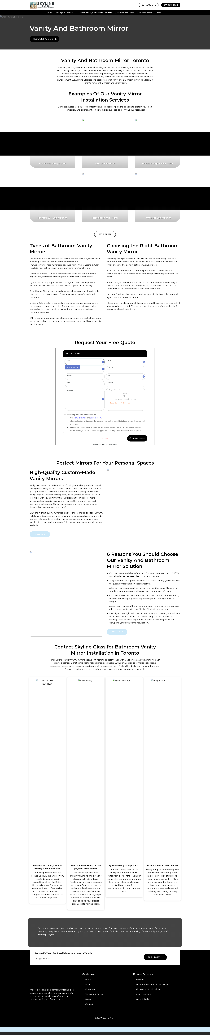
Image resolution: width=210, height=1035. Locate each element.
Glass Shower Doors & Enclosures (152, 984)
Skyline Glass (82, 80)
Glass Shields (142, 999)
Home (49, 13)
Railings (140, 979)
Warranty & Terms (94, 994)
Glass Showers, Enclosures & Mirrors (95, 13)
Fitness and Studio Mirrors (148, 989)
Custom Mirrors (143, 994)
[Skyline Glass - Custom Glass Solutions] (42, 5)
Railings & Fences (64, 13)
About (158, 13)
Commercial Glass (125, 13)
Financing (90, 989)
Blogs (88, 999)
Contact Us (90, 1004)
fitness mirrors (60, 504)
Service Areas (145, 13)
